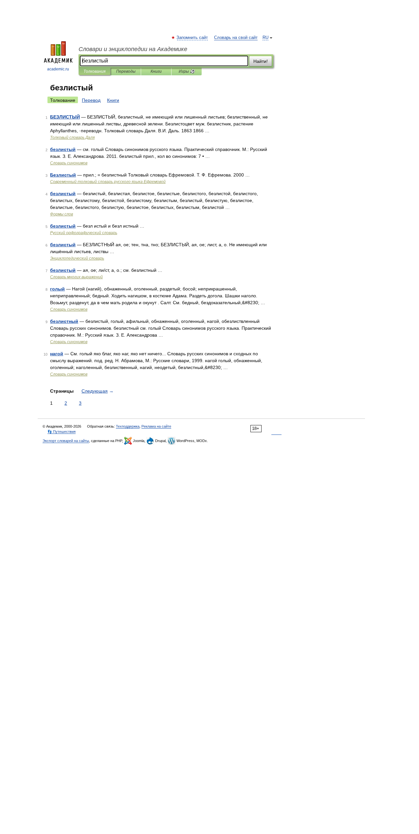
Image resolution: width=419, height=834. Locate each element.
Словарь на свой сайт (236, 37)
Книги (156, 71)
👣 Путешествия (61, 432)
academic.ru (58, 69)
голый (57, 288)
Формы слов (61, 214)
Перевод (91, 100)
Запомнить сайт (192, 37)
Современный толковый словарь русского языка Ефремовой (108, 181)
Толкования (94, 71)
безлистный (64, 321)
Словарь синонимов (68, 163)
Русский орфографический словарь (83, 233)
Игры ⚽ (187, 71)
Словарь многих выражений (76, 277)
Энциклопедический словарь (77, 258)
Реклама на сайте (156, 426)
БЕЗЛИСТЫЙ (65, 117)
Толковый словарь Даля (72, 137)
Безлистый (63, 174)
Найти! (260, 61)
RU (265, 37)
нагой (56, 353)
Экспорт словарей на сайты (66, 441)
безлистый (63, 149)
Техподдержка (127, 426)
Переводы (126, 71)
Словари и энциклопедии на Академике (133, 49)
